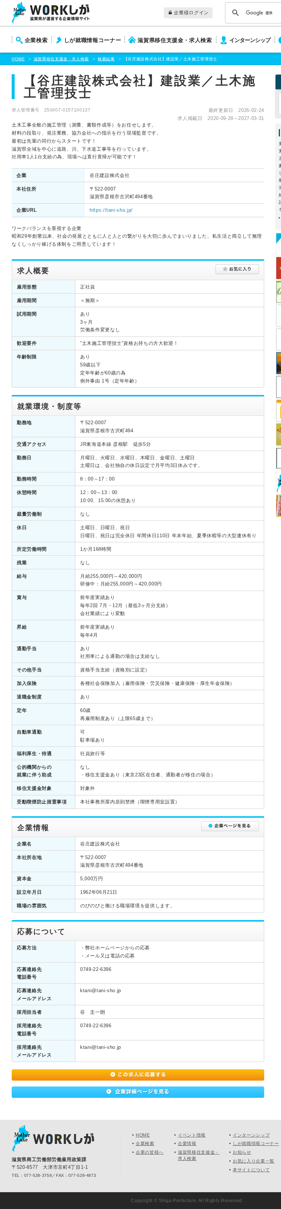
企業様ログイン (191, 12)
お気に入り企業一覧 (253, 1161)
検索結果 (106, 59)
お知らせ (242, 1152)
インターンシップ (249, 40)
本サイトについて (251, 1169)
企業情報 (187, 1143)
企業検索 (36, 40)
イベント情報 (192, 1135)
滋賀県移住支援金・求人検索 (175, 40)
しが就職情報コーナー (92, 40)
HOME (18, 59)
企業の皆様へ (150, 1152)
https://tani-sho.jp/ (111, 210)
